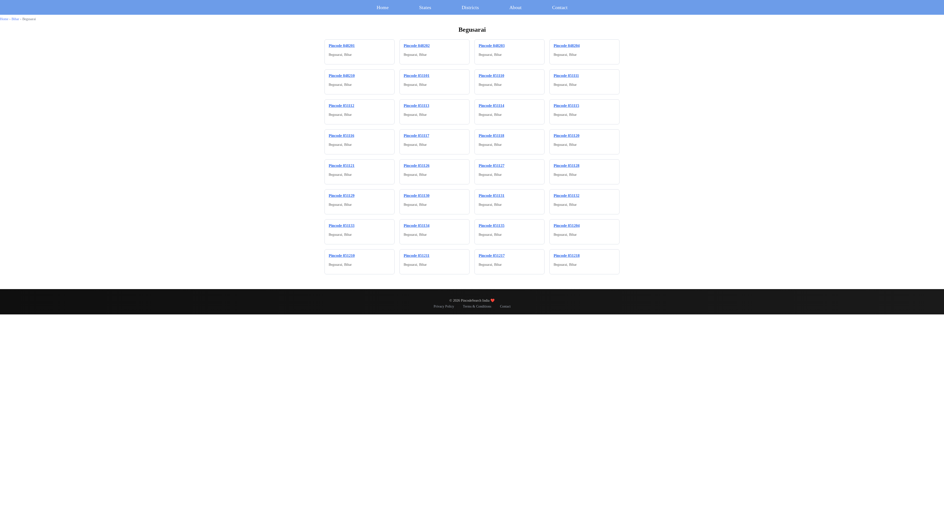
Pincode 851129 (341, 195)
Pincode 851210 (342, 255)
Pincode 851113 (416, 105)
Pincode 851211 (416, 255)
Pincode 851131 (491, 195)
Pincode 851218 (567, 255)
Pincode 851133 (341, 225)
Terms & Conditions (477, 306)
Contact (560, 7)
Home (383, 7)
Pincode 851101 (416, 76)
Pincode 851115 (566, 105)
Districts (470, 7)
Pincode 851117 (416, 135)
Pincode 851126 (416, 165)
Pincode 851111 (566, 76)
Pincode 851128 (566, 165)
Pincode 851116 (341, 135)
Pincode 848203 (492, 46)
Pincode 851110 (491, 76)
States (425, 7)
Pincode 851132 (566, 195)
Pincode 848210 (342, 76)
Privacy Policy (444, 306)
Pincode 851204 (567, 225)
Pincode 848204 (567, 46)
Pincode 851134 (416, 225)
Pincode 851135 (491, 225)
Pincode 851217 (492, 255)
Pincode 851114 (491, 105)
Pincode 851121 (341, 165)
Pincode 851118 (491, 135)
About (515, 7)
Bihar (15, 19)
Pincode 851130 (416, 195)
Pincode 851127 (491, 165)
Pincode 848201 (342, 46)
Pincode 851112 (341, 105)
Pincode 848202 (417, 46)
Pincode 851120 (566, 135)
